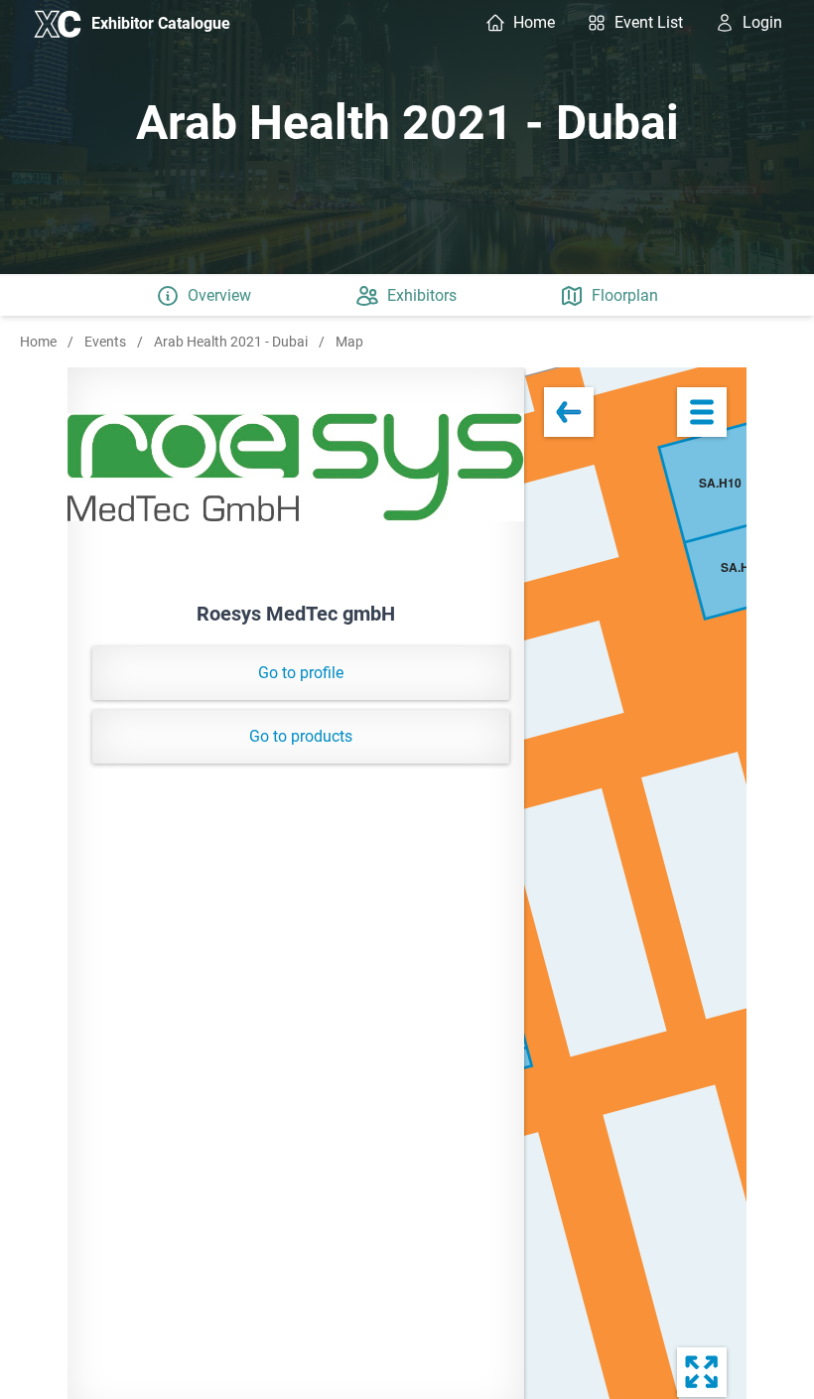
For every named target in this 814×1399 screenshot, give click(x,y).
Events (106, 342)
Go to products (300, 736)
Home (40, 342)
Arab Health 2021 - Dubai (232, 342)
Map (349, 342)
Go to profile (300, 672)
